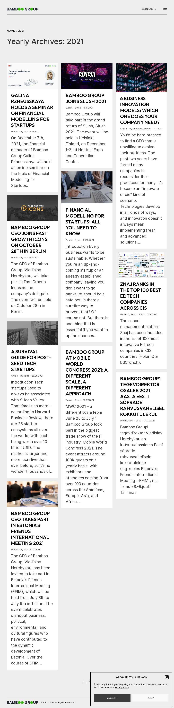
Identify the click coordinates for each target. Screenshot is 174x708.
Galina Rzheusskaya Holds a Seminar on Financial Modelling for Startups (32, 110)
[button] (167, 677)
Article (123, 128)
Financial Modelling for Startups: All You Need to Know (85, 222)
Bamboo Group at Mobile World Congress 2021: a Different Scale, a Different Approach (87, 373)
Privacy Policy (122, 687)
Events (14, 131)
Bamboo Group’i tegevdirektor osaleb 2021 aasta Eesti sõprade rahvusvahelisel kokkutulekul (142, 396)
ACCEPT (112, 697)
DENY (150, 697)
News (134, 314)
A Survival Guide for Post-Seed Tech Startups (31, 360)
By (23, 131)
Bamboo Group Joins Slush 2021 (86, 98)
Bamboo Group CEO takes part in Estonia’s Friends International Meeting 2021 (30, 528)
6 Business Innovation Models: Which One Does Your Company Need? (140, 110)
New (130, 420)
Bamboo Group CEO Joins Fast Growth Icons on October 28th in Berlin (30, 239)
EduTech (124, 314)
